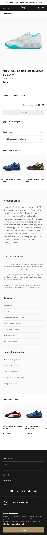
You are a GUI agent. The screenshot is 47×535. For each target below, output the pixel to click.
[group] (13, 418)
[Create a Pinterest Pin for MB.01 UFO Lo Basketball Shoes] (42, 104)
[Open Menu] (4, 8)
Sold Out (23, 112)
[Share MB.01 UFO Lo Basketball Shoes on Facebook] (39, 104)
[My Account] (39, 8)
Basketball (8, 13)
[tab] (5, 66)
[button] (4, 8)
